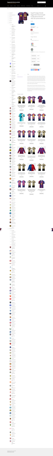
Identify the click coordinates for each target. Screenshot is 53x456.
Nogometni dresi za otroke (13, 2)
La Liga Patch (34, 46)
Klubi (10, 8)
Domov (9, 8)
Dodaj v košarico (36, 64)
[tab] (21, 75)
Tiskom (32, 31)
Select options (31, 109)
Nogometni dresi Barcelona (15, 8)
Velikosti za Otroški (33, 26)
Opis (17, 74)
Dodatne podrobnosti (20, 76)
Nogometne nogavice (35, 40)
